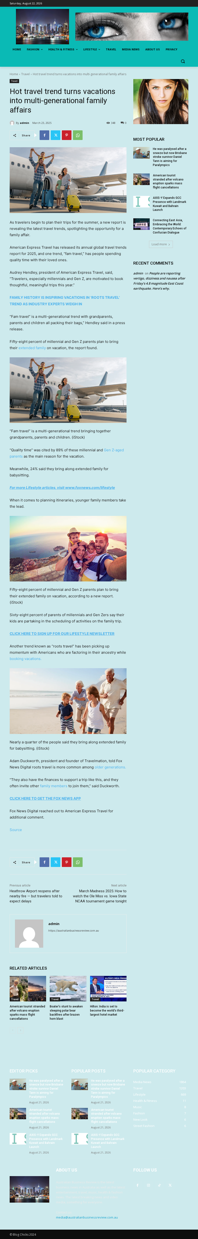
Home (14, 74)
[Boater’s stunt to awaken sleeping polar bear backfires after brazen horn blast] (68, 988)
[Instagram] (148, 1185)
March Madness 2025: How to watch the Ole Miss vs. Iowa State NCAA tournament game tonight (100, 896)
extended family (32, 348)
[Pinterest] (66, 135)
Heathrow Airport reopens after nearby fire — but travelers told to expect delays (36, 896)
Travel (25, 74)
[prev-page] (13, 1030)
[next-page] (20, 1030)
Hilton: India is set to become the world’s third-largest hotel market (107, 1010)
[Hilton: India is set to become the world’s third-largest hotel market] (108, 988)
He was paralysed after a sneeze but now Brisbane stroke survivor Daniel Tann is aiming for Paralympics (170, 157)
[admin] (13, 122)
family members (53, 786)
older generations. (110, 767)
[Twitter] (55, 135)
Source (16, 829)
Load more (159, 244)
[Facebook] (44, 135)
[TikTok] (159, 1185)
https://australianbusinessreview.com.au (73, 930)
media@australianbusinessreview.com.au (87, 1217)
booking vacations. (26, 658)
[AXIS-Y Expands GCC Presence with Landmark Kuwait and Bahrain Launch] (141, 201)
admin (24, 123)
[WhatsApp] (78, 135)
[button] (182, 61)
